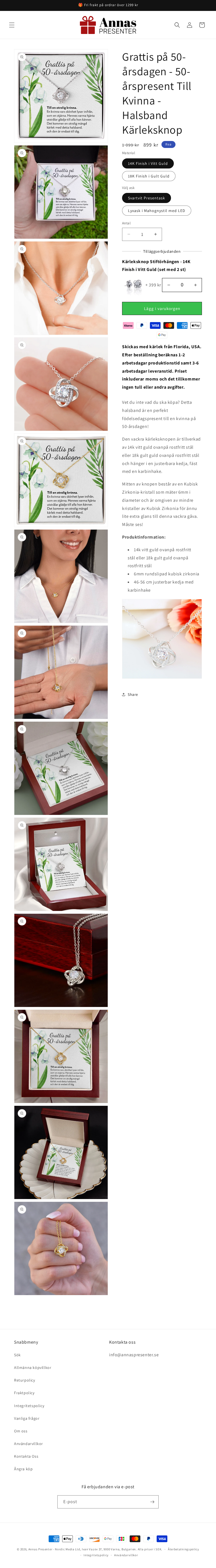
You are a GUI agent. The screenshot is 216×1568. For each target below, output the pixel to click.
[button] (12, 25)
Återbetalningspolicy (183, 1549)
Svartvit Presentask (146, 197)
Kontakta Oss (26, 1456)
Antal (126, 223)
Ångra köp (23, 1468)
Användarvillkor (28, 1443)
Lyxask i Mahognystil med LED (156, 210)
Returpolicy (24, 1380)
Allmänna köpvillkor (32, 1367)
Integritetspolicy (29, 1405)
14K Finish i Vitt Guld (148, 163)
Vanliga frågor (26, 1418)
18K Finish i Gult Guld (149, 176)
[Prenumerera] (152, 1501)
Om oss (21, 1430)
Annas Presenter (40, 1549)
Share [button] (133, 694)
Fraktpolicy (24, 1392)
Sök (17, 1354)
